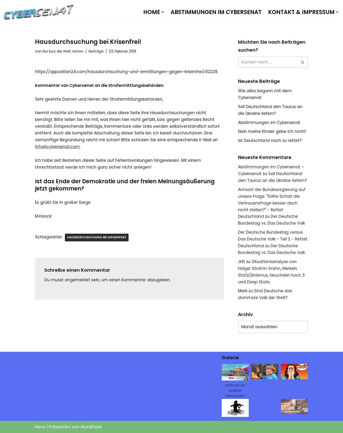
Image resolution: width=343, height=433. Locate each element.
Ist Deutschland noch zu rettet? (269, 140)
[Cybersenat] (40, 12)
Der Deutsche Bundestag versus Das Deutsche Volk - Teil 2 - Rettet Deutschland (272, 239)
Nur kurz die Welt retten (62, 51)
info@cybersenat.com (57, 146)
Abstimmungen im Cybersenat (216, 12)
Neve (40, 427)
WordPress (91, 427)
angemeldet (77, 280)
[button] (162, 12)
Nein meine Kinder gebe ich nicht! (272, 131)
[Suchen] (303, 62)
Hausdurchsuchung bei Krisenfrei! (96, 237)
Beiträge (96, 51)
